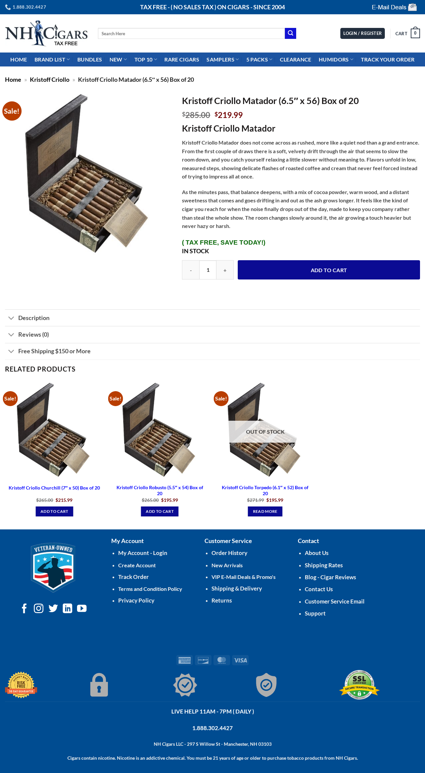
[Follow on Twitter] (53, 609)
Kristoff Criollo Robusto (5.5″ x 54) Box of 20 (160, 491)
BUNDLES (89, 59)
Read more (265, 511)
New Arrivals (227, 565)
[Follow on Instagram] (38, 609)
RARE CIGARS (181, 59)
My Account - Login (142, 552)
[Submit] (290, 33)
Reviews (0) (33, 334)
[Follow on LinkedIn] (67, 609)
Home (13, 79)
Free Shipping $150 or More (54, 351)
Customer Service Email (335, 601)
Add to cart (329, 270)
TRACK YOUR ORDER (388, 59)
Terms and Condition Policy (150, 589)
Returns (222, 600)
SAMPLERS (220, 59)
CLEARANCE (295, 59)
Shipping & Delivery (237, 588)
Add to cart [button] (54, 511)
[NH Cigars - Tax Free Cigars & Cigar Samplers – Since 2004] (46, 33)
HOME (18, 59)
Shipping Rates (324, 565)
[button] (407, 33)
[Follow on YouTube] (82, 609)
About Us (316, 552)
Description (33, 317)
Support (315, 613)
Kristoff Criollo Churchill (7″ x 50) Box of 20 (54, 488)
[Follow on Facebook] (24, 609)
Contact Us (319, 589)
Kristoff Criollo (49, 79)
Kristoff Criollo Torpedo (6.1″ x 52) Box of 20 (265, 491)
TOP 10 (143, 59)
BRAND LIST (50, 59)
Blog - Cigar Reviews (330, 577)
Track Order (133, 576)
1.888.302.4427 (212, 727)
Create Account (137, 565)
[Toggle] (11, 318)
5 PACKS (257, 59)
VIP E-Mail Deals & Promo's (244, 577)
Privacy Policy (136, 600)
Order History (229, 552)
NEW (116, 59)
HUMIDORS (334, 59)
